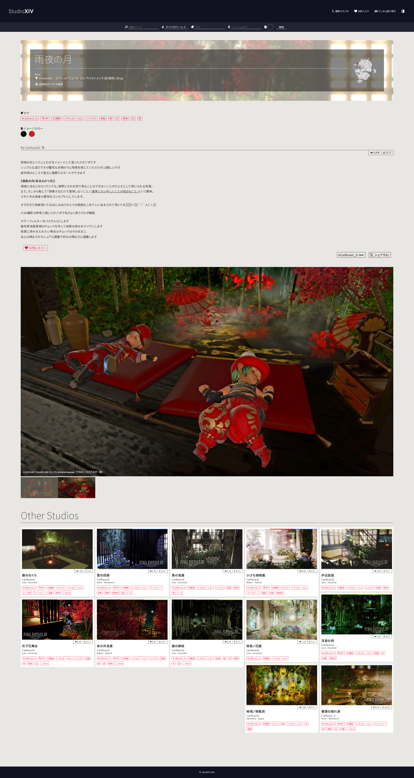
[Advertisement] (207, 754)
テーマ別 (27, 592)
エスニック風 (278, 723)
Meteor (249, 582)
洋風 (271, 592)
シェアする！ (382, 255)
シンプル (91, 118)
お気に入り (363, 11)
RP (47, 118)
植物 (125, 118)
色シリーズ (126, 592)
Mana (99, 582)
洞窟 (324, 658)
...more (66, 592)
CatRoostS (32, 147)
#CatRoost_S (30, 118)
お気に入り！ (38, 248)
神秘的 (116, 592)
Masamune (109, 582)
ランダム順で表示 (387, 11)
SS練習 (57, 118)
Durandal (32, 582)
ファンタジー (39, 592)
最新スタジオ (342, 11)
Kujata (261, 718)
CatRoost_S (328, 715)
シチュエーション (74, 118)
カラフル (60, 587)
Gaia (24, 582)
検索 (281, 27)
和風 (102, 118)
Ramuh (258, 582)
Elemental (251, 718)
